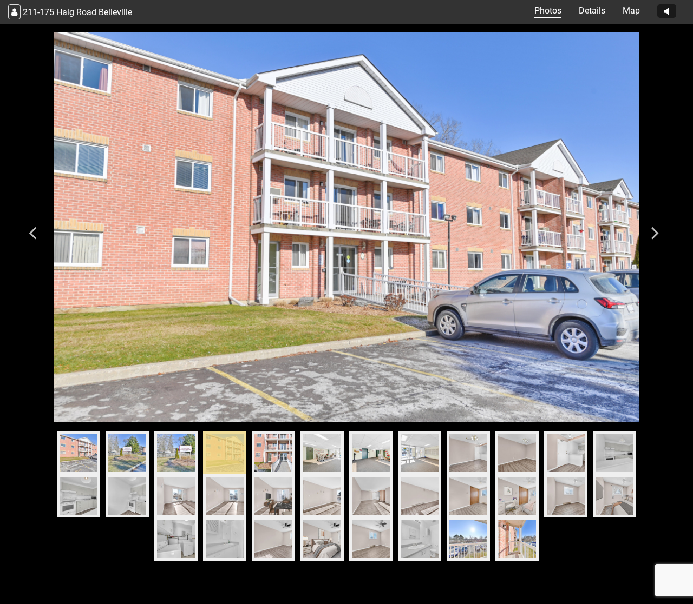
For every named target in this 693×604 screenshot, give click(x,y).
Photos (547, 10)
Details (592, 10)
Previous (32, 227)
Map (631, 10)
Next (655, 227)
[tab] (78, 452)
